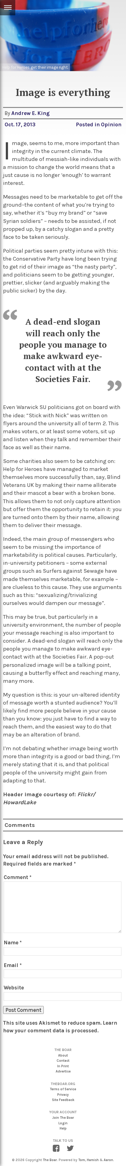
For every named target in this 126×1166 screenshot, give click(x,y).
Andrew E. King (30, 113)
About (63, 1055)
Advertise (63, 1071)
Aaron (108, 1160)
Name (13, 942)
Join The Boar (63, 1118)
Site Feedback (63, 1100)
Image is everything (63, 92)
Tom (81, 1160)
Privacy (63, 1095)
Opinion (111, 124)
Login (63, 1123)
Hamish (93, 1160)
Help (63, 1128)
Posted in (88, 124)
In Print (63, 1066)
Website (14, 987)
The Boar (50, 1160)
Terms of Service (63, 1089)
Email (13, 965)
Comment (17, 877)
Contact (63, 1061)
